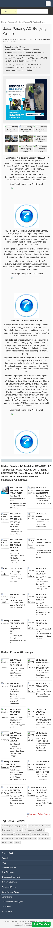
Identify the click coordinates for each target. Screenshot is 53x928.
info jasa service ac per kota (11, 830)
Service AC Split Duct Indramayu (41, 790)
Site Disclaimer (8, 872)
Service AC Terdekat (31, 50)
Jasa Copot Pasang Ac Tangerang (16, 516)
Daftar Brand (7, 897)
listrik (4, 842)
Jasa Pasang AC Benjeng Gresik (32, 22)
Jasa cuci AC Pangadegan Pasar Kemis (16, 490)
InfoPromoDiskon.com (12, 921)
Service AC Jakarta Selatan (41, 712)
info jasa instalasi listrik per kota (39, 826)
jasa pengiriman (44, 838)
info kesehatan (29, 830)
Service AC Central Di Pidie (41, 623)
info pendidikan (7, 834)
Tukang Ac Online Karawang (15, 764)
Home (3, 22)
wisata (17, 842)
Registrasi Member (9, 887)
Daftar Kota (6, 906)
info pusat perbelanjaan (39, 834)
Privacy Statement (9, 882)
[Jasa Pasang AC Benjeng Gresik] (26, 99)
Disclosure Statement (11, 877)
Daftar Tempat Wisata (10, 892)
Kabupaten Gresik (17, 47)
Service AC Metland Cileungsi (41, 571)
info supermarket (8, 838)
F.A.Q (4, 863)
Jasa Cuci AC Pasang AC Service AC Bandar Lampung (16, 545)
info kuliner (40, 830)
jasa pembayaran (30, 838)
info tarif (19, 838)
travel (10, 842)
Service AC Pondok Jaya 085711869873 (42, 490)
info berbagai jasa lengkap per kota (14, 826)
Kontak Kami (7, 911)
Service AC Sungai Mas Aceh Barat (16, 662)
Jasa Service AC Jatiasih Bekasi (16, 712)
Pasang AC (12, 22)
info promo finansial (22, 834)
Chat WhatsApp (41, 924)
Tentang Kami (7, 853)
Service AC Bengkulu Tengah (41, 597)
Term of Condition (9, 868)
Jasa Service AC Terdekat (27, 58)
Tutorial (5, 858)
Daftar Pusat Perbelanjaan (12, 902)
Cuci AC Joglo (17, 569)
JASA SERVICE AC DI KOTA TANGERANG (16, 790)
